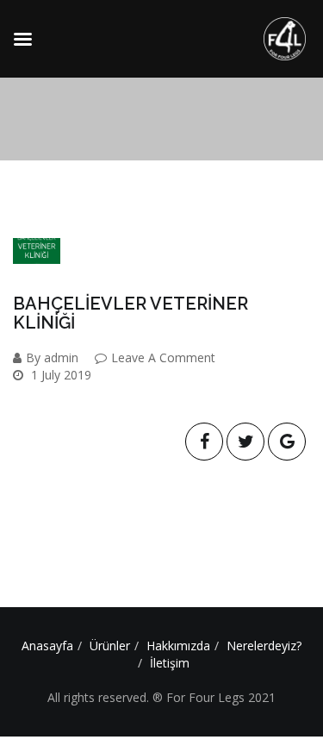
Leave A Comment (163, 357)
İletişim (169, 663)
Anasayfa (47, 645)
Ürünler (110, 645)
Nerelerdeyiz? (264, 645)
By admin (52, 357)
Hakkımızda (178, 645)
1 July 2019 (59, 375)
